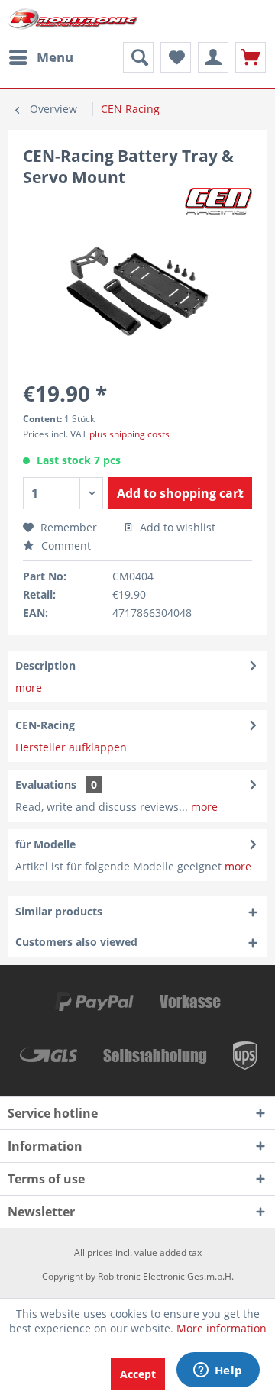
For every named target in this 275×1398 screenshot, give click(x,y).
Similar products (58, 911)
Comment (64, 545)
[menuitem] (40, 57)
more (28, 687)
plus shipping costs (129, 434)
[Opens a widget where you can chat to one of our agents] (218, 1371)
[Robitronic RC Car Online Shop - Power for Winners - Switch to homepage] (73, 21)
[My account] (213, 57)
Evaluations (45, 784)
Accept (138, 1374)
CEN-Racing (45, 725)
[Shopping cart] (250, 57)
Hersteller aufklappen (71, 747)
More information (221, 1328)
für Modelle (45, 844)
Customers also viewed (76, 942)
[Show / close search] (138, 57)
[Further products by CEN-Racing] (218, 201)
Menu (55, 57)
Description (45, 665)
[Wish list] (175, 57)
